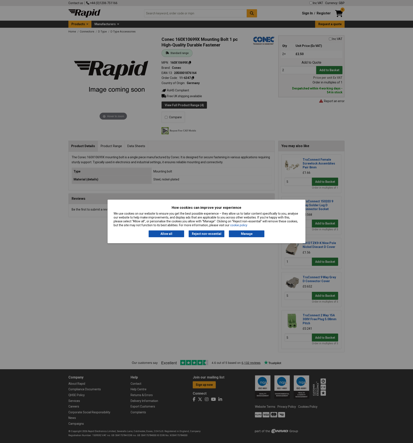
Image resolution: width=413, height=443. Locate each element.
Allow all (166, 233)
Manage (247, 233)
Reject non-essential (206, 233)
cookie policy (238, 225)
